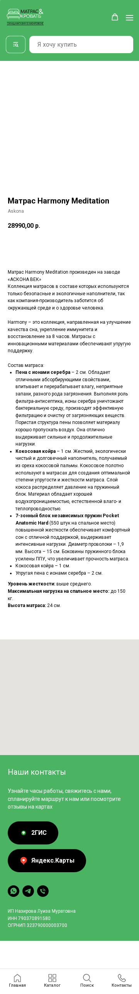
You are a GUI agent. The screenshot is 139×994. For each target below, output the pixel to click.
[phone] (43, 891)
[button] (115, 17)
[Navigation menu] (129, 17)
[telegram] (28, 891)
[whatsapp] (13, 891)
